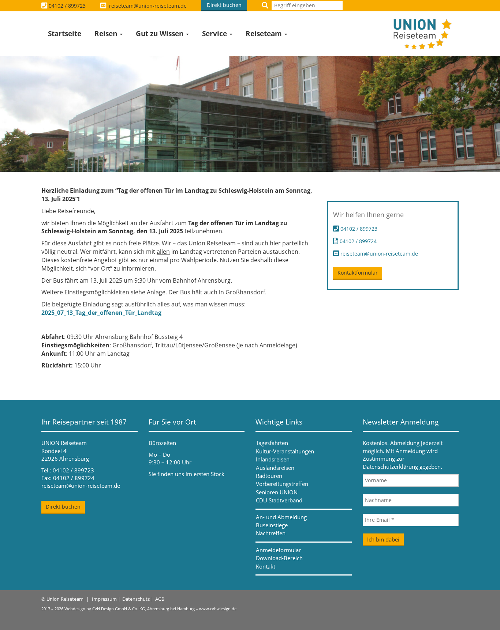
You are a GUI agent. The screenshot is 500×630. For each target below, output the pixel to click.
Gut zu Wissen (160, 33)
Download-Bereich (279, 558)
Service (215, 33)
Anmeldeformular (278, 550)
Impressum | (106, 599)
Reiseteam (265, 33)
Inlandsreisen (273, 459)
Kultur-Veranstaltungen (285, 451)
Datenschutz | (137, 599)
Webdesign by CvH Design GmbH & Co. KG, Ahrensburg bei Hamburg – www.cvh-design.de (150, 608)
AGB (159, 599)
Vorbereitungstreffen (282, 483)
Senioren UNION (277, 492)
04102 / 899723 (67, 5)
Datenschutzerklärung (390, 466)
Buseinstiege (272, 525)
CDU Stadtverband (279, 500)
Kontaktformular (357, 272)
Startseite (64, 33)
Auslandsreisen (275, 467)
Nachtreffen (271, 533)
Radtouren (269, 475)
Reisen (106, 33)
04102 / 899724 (357, 241)
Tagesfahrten (272, 442)
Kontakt (265, 566)
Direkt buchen (224, 4)
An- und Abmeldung (281, 517)
